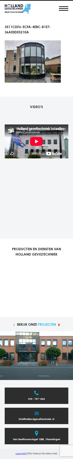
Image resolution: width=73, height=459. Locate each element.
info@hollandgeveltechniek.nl (36, 419)
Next (59, 324)
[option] (36, 355)
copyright (21, 454)
